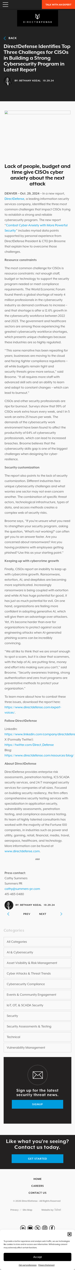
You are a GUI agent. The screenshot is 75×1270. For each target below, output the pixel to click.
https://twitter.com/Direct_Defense (29, 745)
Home (37, 1178)
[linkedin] (23, 1228)
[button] (69, 1234)
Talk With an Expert (58, 4)
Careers (37, 1185)
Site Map (27, 1209)
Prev (26, 913)
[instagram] (45, 1228)
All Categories (17, 942)
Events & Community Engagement (31, 994)
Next (42, 913)
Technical (13, 1037)
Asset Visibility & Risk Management (32, 963)
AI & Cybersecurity (20, 952)
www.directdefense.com (22, 851)
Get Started (37, 1158)
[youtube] (30, 1228)
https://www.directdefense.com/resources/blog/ (39, 755)
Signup (37, 1104)
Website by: (48, 1209)
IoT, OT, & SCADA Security (25, 1005)
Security (12, 1016)
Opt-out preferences (28, 1265)
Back (11, 38)
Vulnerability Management (26, 1047)
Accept (37, 1257)
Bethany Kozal (30, 80)
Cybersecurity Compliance (26, 984)
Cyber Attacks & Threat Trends (29, 973)
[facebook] (52, 1228)
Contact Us (38, 1192)
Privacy (14, 1209)
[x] (37, 1228)
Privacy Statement (46, 1265)
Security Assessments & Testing (29, 1026)
